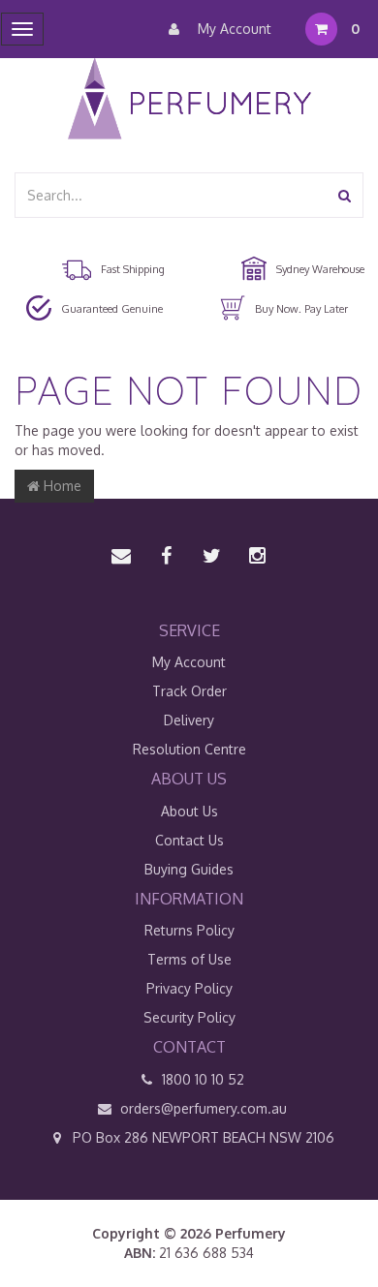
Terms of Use (189, 959)
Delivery (189, 720)
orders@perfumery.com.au (203, 1108)
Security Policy (189, 1017)
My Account (232, 28)
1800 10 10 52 (201, 1079)
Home (60, 485)
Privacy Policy (189, 988)
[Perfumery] (189, 101)
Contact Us (189, 840)
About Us (189, 811)
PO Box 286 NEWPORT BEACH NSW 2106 (201, 1137)
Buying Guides (189, 869)
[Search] (344, 195)
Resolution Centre (189, 749)
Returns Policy (189, 930)
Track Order (189, 691)
